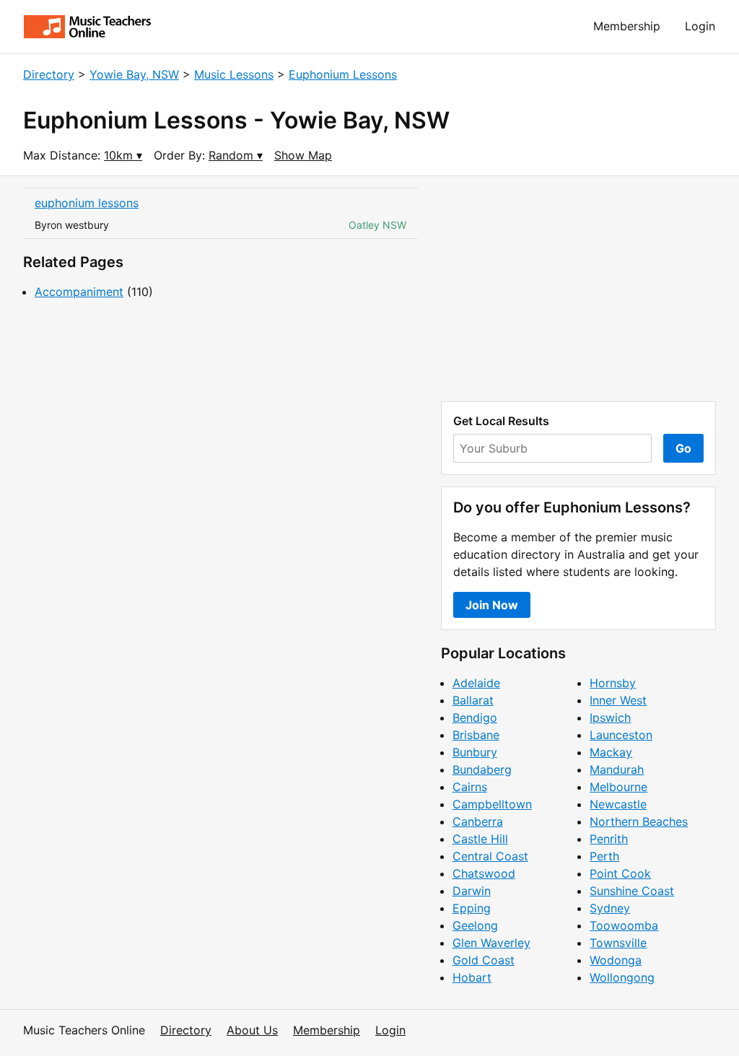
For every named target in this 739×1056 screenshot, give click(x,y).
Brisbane (475, 735)
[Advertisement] (578, 289)
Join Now (491, 605)
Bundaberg (482, 769)
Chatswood (483, 873)
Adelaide (476, 683)
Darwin (471, 890)
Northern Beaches (639, 821)
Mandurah (617, 769)
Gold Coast (483, 960)
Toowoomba (624, 925)
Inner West (618, 700)
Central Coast (490, 856)
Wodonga (616, 960)
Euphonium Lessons (343, 74)
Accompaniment (79, 291)
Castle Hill (480, 839)
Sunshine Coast (632, 890)
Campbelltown (492, 804)
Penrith (609, 839)
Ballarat (473, 700)
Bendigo (474, 717)
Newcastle (618, 804)
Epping (471, 908)
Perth (604, 856)
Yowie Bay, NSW (134, 74)
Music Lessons (234, 74)
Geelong (475, 925)
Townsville (618, 942)
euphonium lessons (87, 203)
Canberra (477, 821)
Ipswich (610, 717)
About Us (252, 1030)
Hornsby (613, 683)
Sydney (610, 908)
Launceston (621, 735)
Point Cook (620, 873)
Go (683, 448)
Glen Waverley (491, 942)
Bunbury (474, 752)
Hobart (471, 977)
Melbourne (618, 787)
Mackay (611, 752)
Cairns (469, 787)
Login (700, 26)
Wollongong (622, 977)
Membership (626, 26)
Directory (48, 74)
